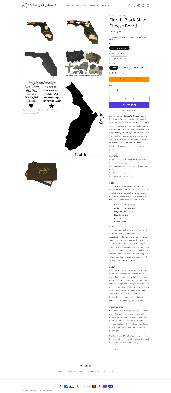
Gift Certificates (127, 336)
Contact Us (111, 371)
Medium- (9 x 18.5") (119, 53)
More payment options (129, 110)
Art (75, 371)
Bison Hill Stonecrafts (33, 390)
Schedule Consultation (87, 371)
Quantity (112, 85)
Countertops (60, 371)
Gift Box (125, 68)
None (114, 68)
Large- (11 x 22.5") (119, 59)
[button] (67, 5)
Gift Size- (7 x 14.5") (119, 48)
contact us (124, 327)
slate (133, 273)
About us (101, 371)
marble (142, 273)
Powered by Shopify (46, 390)
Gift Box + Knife (118, 73)
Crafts (69, 371)
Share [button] (114, 350)
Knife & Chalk (139, 68)
